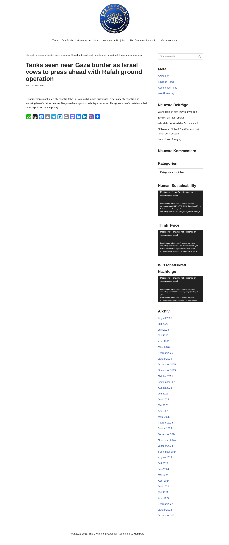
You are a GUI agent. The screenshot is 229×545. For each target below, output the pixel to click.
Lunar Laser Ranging (169, 139)
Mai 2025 (163, 405)
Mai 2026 (163, 335)
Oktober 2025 (165, 376)
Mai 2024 (163, 475)
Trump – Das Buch (62, 40)
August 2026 (165, 318)
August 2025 (165, 387)
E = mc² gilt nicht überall (171, 117)
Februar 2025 (165, 422)
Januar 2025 (165, 428)
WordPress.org (166, 93)
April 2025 (163, 411)
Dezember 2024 (167, 434)
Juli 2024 (163, 463)
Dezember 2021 (167, 515)
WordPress (57, 541)
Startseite (30, 55)
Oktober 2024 (165, 446)
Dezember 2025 (167, 364)
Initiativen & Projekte (114, 40)
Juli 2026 (163, 324)
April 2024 (163, 480)
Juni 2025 (163, 399)
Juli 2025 (163, 393)
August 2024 (165, 457)
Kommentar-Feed (167, 87)
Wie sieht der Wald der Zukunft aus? (178, 123)
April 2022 (163, 498)
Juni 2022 (163, 486)
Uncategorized (45, 55)
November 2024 (167, 440)
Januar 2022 (165, 509)
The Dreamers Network (142, 40)
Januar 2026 (165, 358)
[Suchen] (199, 56)
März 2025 (164, 417)
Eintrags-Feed (166, 82)
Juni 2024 (163, 469)
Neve (29, 541)
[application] (180, 203)
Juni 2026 (163, 329)
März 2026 (164, 347)
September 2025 (167, 382)
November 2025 (167, 370)
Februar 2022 (165, 504)
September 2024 (167, 451)
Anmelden (163, 76)
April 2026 (163, 341)
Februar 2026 (165, 353)
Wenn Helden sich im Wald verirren (177, 112)
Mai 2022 (163, 492)
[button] (97, 40)
